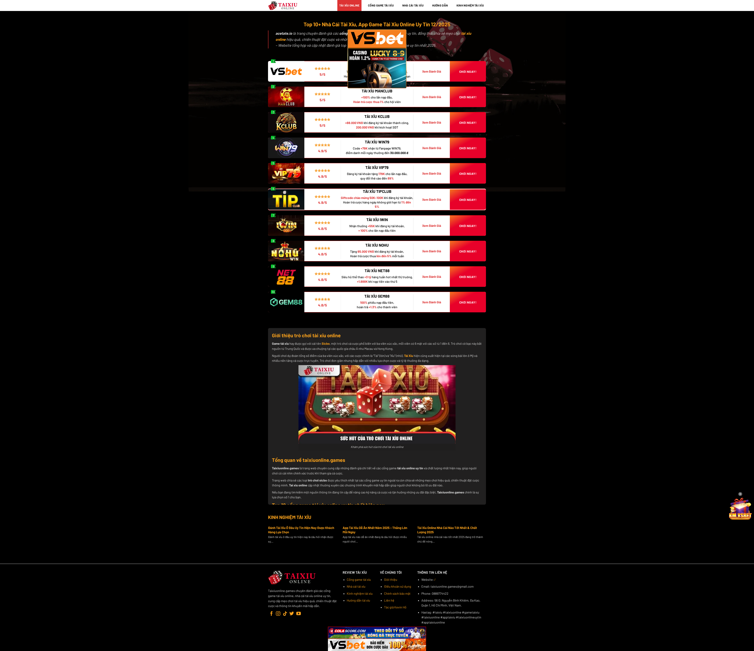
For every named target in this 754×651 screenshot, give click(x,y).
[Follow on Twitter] (291, 613)
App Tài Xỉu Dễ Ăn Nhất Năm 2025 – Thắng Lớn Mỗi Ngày (375, 530)
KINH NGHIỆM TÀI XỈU (470, 5)
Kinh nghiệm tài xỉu (360, 593)
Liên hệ (389, 600)
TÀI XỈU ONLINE (349, 5)
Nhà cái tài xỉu (356, 586)
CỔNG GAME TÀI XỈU (381, 5)
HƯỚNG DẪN (440, 5)
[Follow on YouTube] (298, 613)
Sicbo (326, 343)
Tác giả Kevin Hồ (395, 607)
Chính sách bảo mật (397, 593)
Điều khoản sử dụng (397, 586)
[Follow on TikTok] (285, 613)
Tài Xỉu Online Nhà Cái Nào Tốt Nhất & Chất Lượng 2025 (447, 530)
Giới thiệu (390, 579)
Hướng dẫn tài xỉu (358, 600)
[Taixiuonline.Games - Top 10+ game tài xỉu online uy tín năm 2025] (283, 5)
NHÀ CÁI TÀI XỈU (413, 5)
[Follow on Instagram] (278, 613)
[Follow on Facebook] (271, 613)
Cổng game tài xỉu (359, 579)
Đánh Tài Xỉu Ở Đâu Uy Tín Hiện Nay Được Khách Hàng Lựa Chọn (301, 530)
